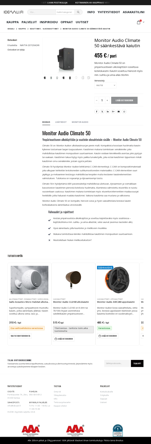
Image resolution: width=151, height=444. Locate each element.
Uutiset (82, 22)
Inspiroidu (49, 22)
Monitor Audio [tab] (80, 122)
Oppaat (67, 22)
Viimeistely (99, 80)
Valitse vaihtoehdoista (20, 336)
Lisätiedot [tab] (61, 122)
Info (91, 12)
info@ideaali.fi (14, 405)
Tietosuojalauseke (62, 402)
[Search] (78, 12)
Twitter (102, 111)
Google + (113, 111)
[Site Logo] (13, 12)
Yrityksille (104, 395)
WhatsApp (124, 111)
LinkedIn (107, 111)
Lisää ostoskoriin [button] (65, 338)
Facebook (96, 111)
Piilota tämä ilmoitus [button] (113, 440)
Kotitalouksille (106, 391)
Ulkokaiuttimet (59, 299)
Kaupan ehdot (60, 406)
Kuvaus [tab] (46, 122)
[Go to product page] (29, 280)
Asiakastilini (134, 12)
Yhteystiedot (109, 12)
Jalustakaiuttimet (16, 299)
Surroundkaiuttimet (46, 299)
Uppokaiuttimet (116, 299)
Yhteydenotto (60, 395)
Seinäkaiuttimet (30, 299)
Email (118, 111)
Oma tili (57, 391)
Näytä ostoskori (29, 45)
